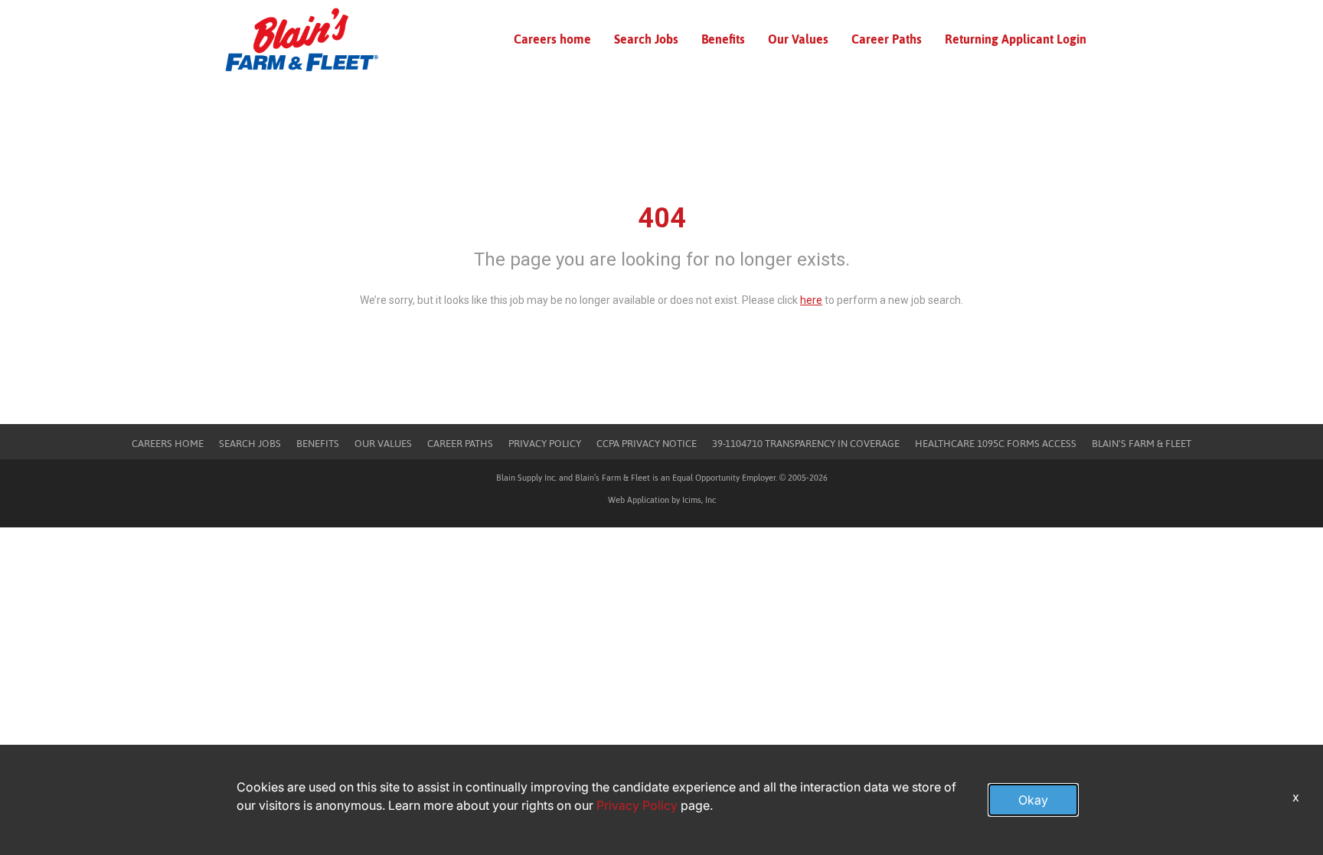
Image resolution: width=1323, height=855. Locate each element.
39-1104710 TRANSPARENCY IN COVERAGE (806, 443)
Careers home (552, 39)
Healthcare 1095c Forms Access (995, 443)
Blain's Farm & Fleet (1141, 443)
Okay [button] (1033, 800)
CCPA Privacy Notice (646, 443)
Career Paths (886, 39)
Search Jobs (646, 39)
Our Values (798, 39)
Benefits (723, 39)
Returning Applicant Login (1015, 39)
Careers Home (168, 443)
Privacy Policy (544, 443)
